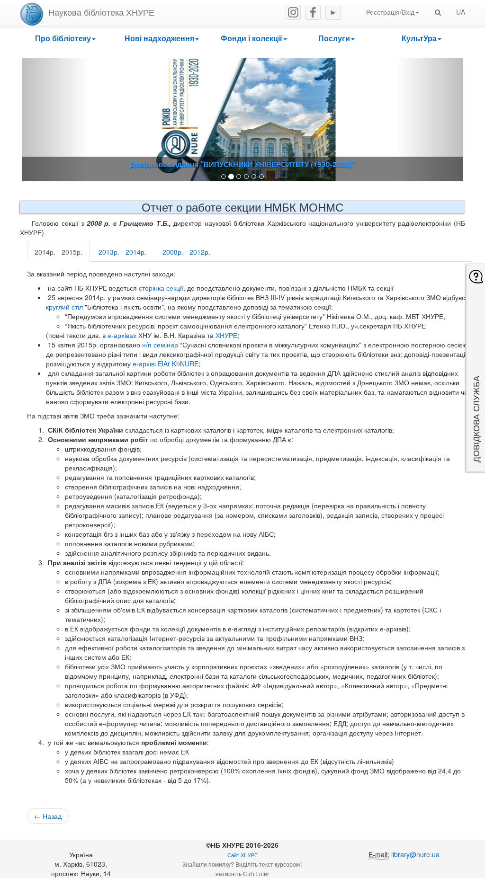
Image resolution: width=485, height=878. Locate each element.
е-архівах (122, 335)
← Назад (48, 816)
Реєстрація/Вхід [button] (390, 12)
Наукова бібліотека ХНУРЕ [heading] (101, 12)
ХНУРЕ (226, 335)
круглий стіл (64, 306)
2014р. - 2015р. (58, 252)
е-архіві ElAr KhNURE (165, 363)
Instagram (293, 12)
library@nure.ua (415, 854)
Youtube (333, 12)
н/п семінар (160, 344)
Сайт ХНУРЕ (242, 855)
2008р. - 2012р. (186, 252)
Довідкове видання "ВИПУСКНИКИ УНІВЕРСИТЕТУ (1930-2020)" (242, 164)
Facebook (313, 12)
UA (460, 12)
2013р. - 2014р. (122, 252)
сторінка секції (161, 288)
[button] (65, 38)
